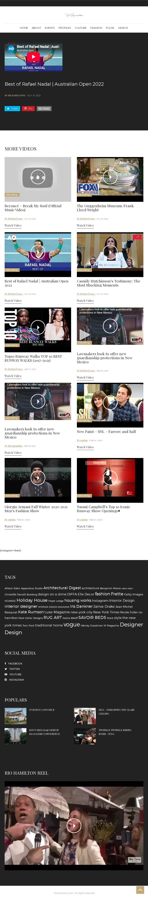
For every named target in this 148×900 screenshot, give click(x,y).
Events (50, 27)
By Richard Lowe (15, 95)
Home (24, 27)
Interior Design (122, 600)
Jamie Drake (104, 606)
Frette (117, 593)
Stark (110, 617)
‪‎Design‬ (13, 632)
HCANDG (10, 600)
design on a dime (52, 594)
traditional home (49, 625)
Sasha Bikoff (70, 617)
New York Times (106, 612)
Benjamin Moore (110, 588)
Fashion (96, 27)
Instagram (100, 600)
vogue (72, 624)
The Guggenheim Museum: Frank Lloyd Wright (105, 207)
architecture (90, 588)
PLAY (74, 825)
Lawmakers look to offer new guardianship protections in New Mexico (104, 357)
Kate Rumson (31, 612)
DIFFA (72, 594)
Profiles (65, 27)
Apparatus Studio (32, 588)
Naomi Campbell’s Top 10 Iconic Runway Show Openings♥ (103, 508)
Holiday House (32, 600)
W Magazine (111, 625)
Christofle (10, 594)
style (118, 618)
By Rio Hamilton (14, 445)
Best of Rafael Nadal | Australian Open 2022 (36, 282)
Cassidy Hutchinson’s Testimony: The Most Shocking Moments (108, 282)
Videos (123, 27)
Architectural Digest (62, 588)
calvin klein (127, 588)
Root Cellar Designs (30, 617)
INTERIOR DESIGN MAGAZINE (53, 607)
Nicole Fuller (129, 612)
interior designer (21, 606)
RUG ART (53, 617)
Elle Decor (86, 594)
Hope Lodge (56, 600)
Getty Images (133, 594)
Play (38, 177)
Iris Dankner (81, 606)
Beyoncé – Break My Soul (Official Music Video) (33, 207)
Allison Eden (12, 588)
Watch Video (13, 225)
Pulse (110, 27)
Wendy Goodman (92, 625)
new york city (81, 612)
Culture (81, 27)
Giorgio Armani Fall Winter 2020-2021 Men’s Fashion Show (36, 508)
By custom (82, 440)
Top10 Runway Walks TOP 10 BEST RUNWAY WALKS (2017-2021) (33, 358)
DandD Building (27, 594)
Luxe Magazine (57, 612)
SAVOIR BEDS (92, 617)
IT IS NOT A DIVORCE (42, 709)
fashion (102, 594)
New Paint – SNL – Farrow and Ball (106, 431)
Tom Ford (28, 625)
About (36, 27)
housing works (77, 600)
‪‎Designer (131, 624)
